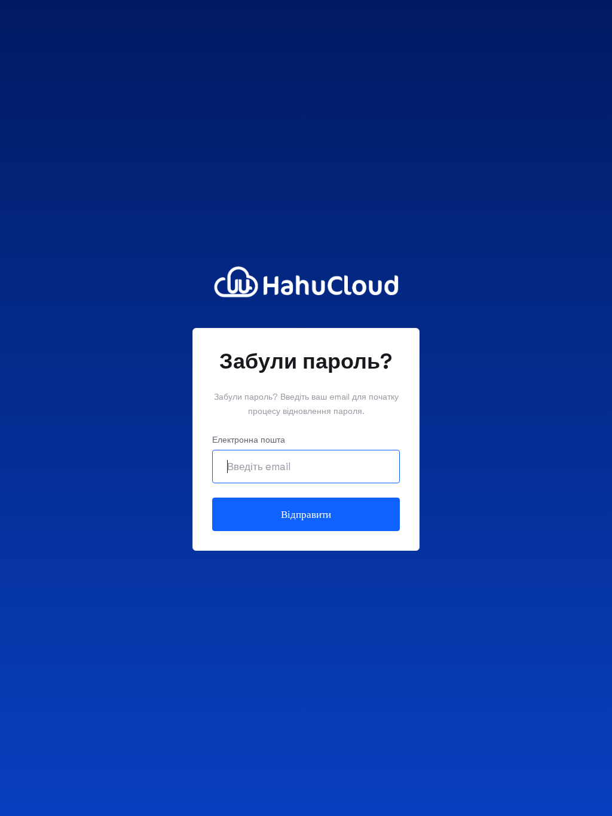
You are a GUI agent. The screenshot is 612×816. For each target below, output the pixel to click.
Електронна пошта (248, 439)
